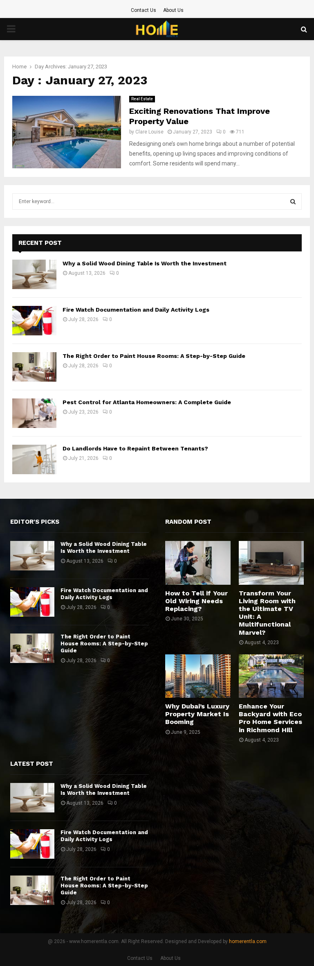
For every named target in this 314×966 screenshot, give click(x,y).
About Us (173, 10)
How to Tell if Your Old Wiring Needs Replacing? (196, 601)
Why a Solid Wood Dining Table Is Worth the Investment (145, 263)
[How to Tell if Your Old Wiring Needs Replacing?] (198, 562)
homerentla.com (248, 941)
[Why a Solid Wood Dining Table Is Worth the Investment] (34, 274)
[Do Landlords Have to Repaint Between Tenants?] (34, 459)
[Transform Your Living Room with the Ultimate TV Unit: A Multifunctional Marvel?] (271, 562)
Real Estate (142, 99)
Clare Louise (149, 132)
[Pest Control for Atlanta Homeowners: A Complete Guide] (34, 413)
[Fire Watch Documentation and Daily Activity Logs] (34, 320)
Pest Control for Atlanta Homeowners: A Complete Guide (147, 402)
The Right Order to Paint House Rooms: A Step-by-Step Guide (154, 356)
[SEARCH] (293, 201)
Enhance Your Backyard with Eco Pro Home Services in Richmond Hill (270, 718)
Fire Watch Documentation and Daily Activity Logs (136, 309)
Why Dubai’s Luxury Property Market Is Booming (197, 714)
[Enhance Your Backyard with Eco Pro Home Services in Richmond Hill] (271, 676)
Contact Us (143, 10)
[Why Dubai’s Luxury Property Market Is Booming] (198, 676)
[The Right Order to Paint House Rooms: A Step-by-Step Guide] (34, 367)
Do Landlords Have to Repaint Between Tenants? (135, 448)
